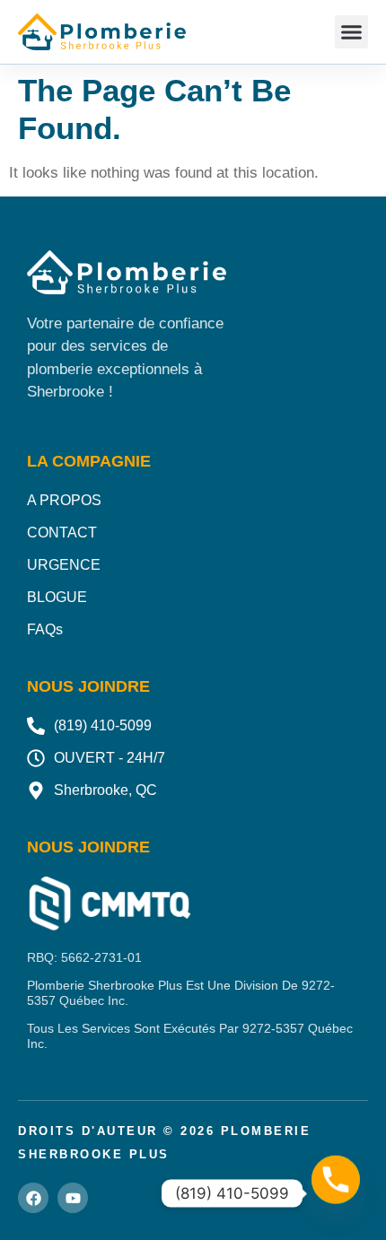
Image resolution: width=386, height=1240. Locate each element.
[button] (352, 32)
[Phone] (335, 1193)
